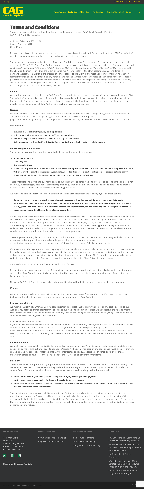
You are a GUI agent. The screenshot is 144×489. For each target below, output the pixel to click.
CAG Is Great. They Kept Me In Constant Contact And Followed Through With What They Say (123, 464)
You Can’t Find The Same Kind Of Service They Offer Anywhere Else (124, 439)
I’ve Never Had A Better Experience (119, 455)
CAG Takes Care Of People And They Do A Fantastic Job (123, 472)
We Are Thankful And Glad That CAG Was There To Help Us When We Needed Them (124, 447)
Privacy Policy (37, 485)
